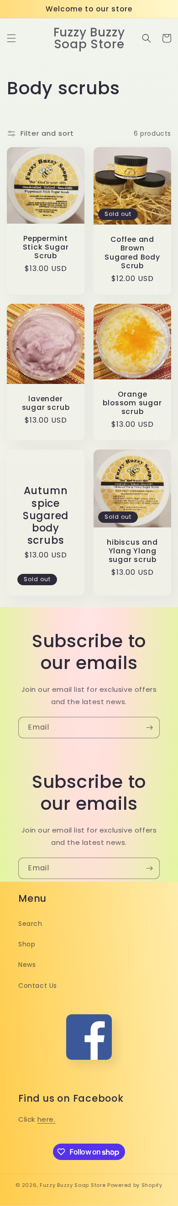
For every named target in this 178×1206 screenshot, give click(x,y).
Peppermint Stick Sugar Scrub (46, 247)
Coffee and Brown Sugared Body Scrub (132, 252)
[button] (11, 38)
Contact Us (37, 985)
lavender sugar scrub (46, 403)
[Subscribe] (149, 727)
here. (46, 1119)
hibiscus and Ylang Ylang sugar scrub (132, 551)
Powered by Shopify (134, 1185)
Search (30, 923)
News (27, 964)
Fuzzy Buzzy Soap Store (72, 1185)
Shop (26, 944)
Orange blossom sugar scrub (132, 403)
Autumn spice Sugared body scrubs (45, 516)
